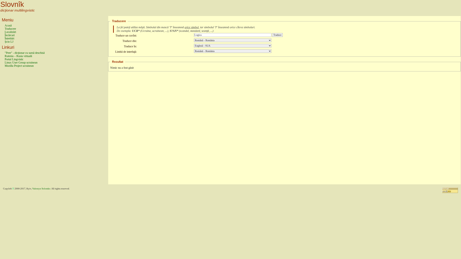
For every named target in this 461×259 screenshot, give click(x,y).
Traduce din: (129, 40)
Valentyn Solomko (41, 188)
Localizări (10, 31)
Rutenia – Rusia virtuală (18, 56)
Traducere (10, 28)
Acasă (8, 25)
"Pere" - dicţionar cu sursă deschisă (25, 52)
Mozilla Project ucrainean (19, 65)
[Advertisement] (19, 127)
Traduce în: (130, 46)
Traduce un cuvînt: (126, 35)
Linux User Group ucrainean (21, 62)
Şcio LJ (9, 41)
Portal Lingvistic (14, 59)
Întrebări (9, 38)
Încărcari (10, 35)
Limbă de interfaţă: (126, 51)
